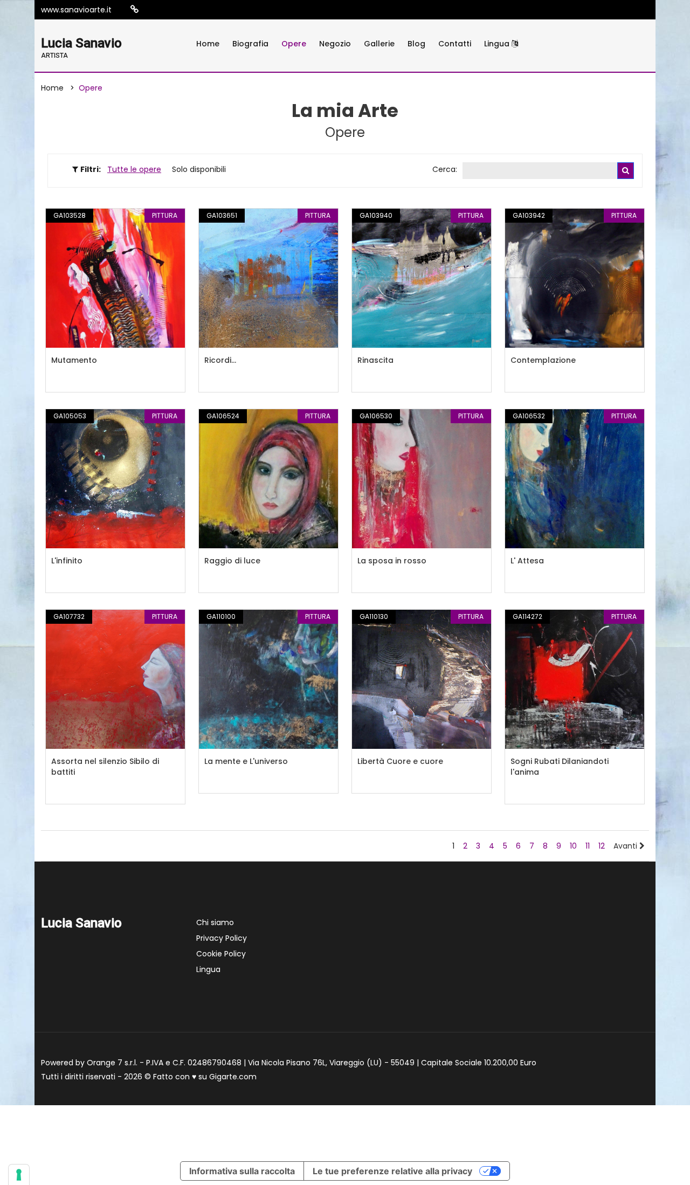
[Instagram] (151, 9)
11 (587, 845)
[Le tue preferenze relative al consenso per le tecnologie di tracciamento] (19, 1175)
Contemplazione (543, 360)
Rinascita (375, 360)
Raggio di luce (232, 560)
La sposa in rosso (391, 560)
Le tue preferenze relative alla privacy (392, 1171)
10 (573, 845)
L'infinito (66, 560)
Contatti (454, 43)
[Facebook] (167, 9)
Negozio (335, 43)
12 (601, 845)
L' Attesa (527, 560)
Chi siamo (215, 922)
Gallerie (379, 43)
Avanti (626, 845)
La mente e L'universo (246, 761)
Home (207, 43)
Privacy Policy (221, 938)
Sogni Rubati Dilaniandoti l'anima (559, 766)
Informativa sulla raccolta (242, 1171)
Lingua (498, 43)
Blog (416, 43)
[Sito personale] (134, 9)
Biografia (250, 43)
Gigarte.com (233, 1076)
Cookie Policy (221, 953)
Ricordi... (220, 360)
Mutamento (74, 360)
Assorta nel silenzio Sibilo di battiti (105, 766)
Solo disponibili (199, 169)
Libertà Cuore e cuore (400, 761)
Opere (293, 43)
